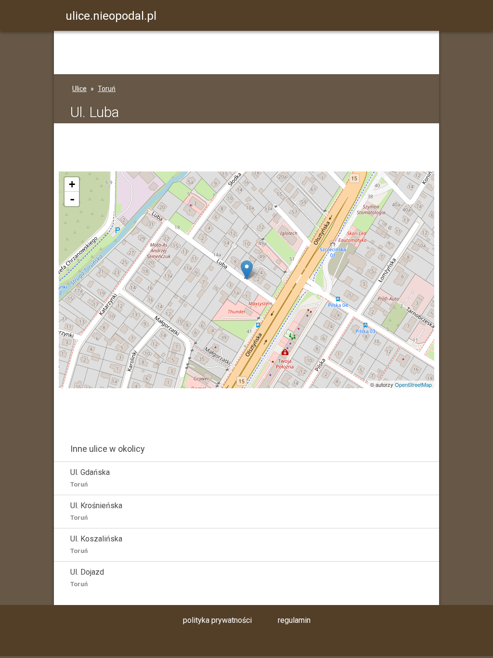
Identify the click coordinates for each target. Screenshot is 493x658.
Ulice (79, 88)
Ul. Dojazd (87, 577)
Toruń (107, 88)
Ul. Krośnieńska (96, 511)
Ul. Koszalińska (96, 544)
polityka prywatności (217, 620)
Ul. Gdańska (90, 478)
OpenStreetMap (413, 384)
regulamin (294, 620)
